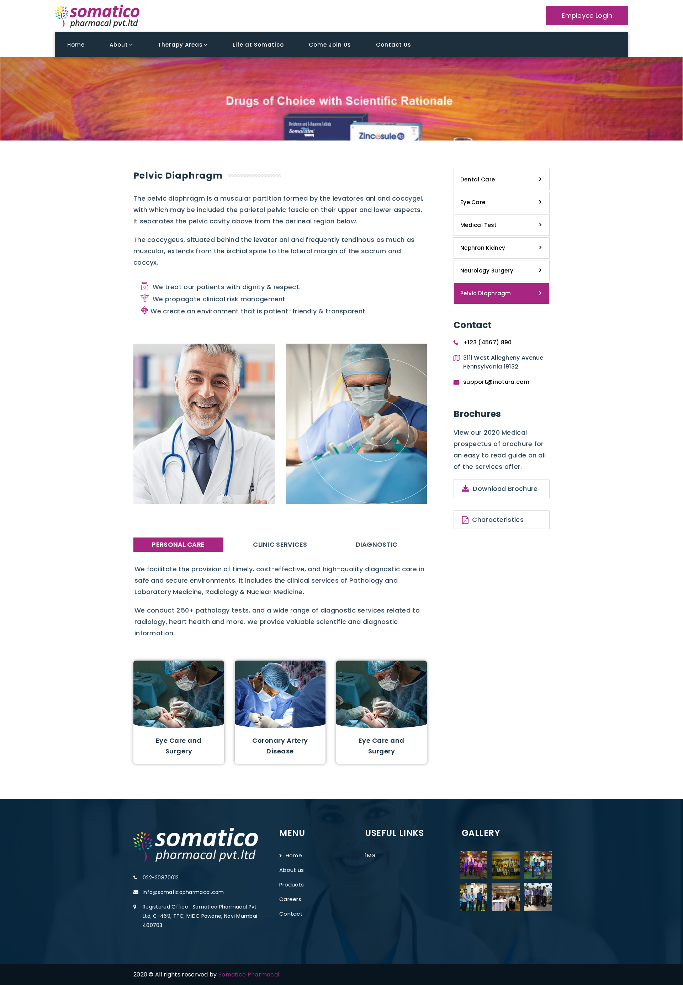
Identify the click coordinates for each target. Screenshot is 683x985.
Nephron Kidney (482, 247)
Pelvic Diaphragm (485, 293)
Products (291, 884)
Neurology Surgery (486, 270)
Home (435, 100)
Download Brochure (505, 488)
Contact (291, 913)
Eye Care (472, 202)
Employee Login (587, 15)
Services (469, 100)
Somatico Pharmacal (248, 974)
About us (291, 870)
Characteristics (498, 519)
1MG (370, 855)
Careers (290, 899)
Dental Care (477, 179)
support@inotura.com (496, 382)
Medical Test (478, 225)
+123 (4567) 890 (487, 342)
